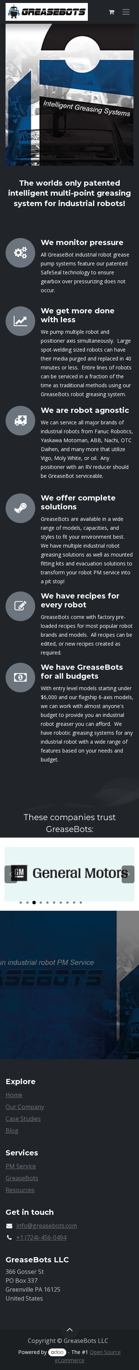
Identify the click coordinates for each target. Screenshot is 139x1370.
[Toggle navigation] (126, 12)
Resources (20, 1190)
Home (14, 1095)
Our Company (25, 1107)
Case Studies (23, 1119)
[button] (70, 1329)
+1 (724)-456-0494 (41, 1237)
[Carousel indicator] (21, 902)
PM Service (21, 1166)
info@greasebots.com (46, 1225)
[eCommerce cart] (111, 11)
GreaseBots (22, 1178)
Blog (12, 1130)
